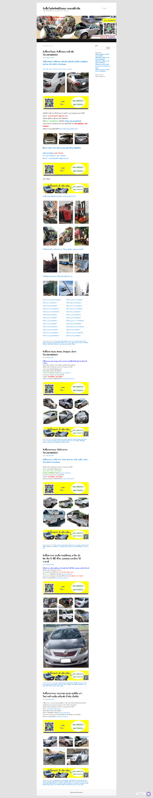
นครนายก (85, 780)
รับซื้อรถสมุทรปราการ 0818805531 (75, 320)
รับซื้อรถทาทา (56, 546)
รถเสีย (73, 684)
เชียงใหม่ (64, 442)
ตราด (70, 341)
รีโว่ (62, 783)
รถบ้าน (65, 684)
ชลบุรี (65, 341)
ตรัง (67, 341)
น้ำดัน (51, 781)
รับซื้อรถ (77, 440)
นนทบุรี (84, 341)
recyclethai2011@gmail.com (53, 709)
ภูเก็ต (70, 781)
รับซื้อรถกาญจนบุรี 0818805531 (51, 335)
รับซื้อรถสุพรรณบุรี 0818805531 (51, 309)
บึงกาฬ (48, 342)
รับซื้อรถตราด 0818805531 (50, 303)
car (47, 341)
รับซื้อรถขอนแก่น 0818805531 (50, 332)
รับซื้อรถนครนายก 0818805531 (74, 306)
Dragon (59, 439)
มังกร (74, 440)
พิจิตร (63, 342)
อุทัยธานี (59, 442)
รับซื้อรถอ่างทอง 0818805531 (73, 315)
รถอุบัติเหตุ (86, 342)
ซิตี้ (74, 683)
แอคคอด (61, 686)
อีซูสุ (56, 442)
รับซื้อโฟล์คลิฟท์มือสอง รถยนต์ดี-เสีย (61, 8)
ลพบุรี (64, 783)
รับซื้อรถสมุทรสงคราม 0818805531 (75, 326)
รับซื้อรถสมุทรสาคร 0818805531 (74, 309)
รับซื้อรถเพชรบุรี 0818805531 (73, 318)
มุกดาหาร (66, 342)
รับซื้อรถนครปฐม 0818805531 (50, 330)
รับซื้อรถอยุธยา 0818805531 (50, 318)
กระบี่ (55, 341)
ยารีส (59, 684)
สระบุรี (75, 546)
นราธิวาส (45, 342)
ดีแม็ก (73, 780)
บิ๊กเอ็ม (54, 781)
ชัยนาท (85, 439)
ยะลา (70, 342)
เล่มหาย (54, 686)
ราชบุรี (59, 344)
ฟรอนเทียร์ (66, 781)
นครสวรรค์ (59, 440)
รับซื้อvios (45, 344)
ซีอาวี (79, 683)
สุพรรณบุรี (50, 442)
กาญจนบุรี (69, 439)
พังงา (60, 342)
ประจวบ (71, 440)
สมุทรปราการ (71, 783)
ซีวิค (76, 683)
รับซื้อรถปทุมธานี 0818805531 (74, 324)
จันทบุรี (61, 341)
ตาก (72, 341)
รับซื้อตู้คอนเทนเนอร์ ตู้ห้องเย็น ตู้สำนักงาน (57, 276)
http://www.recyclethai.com (68, 129)
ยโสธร (73, 342)
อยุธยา (66, 344)
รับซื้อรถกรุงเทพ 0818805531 (73, 335)
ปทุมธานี (52, 342)
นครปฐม (80, 341)
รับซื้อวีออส (55, 344)
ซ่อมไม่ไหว (71, 683)
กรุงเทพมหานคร (57, 780)
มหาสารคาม (74, 781)
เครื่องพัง (73, 344)
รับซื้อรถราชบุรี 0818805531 (50, 320)
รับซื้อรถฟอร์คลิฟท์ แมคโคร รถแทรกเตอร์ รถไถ (59, 196)
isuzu (62, 439)
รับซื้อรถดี (81, 684)
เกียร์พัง (69, 344)
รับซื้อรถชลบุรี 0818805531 (73, 330)
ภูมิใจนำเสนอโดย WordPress (76, 792)
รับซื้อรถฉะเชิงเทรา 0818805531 (74, 300)
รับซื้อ (50, 783)
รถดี (85, 781)
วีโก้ (67, 783)
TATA (55, 545)
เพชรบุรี (67, 442)
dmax (55, 439)
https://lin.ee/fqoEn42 (73, 121)
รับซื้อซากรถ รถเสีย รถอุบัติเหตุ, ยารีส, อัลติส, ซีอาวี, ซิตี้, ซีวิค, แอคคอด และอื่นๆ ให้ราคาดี (62, 558)
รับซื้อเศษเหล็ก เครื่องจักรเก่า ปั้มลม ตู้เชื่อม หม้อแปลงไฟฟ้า (63, 249)
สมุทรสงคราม (65, 546)
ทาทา (75, 545)
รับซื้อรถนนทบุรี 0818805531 (50, 326)
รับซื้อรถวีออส (50, 344)
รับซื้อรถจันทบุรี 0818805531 (50, 306)
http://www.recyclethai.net (67, 478)
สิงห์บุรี (78, 546)
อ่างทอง (85, 546)
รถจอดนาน (81, 342)
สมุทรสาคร (45, 442)
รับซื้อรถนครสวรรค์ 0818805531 (51, 312)
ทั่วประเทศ (76, 341)
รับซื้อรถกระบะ (50, 546)
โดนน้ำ (82, 784)
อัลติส (47, 686)
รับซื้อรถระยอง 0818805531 (50, 324)
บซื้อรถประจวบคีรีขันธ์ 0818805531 (52, 300)
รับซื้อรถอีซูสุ (82, 440)
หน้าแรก (45, 40)
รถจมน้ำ (76, 342)
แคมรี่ (58, 686)
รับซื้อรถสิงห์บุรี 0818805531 (50, 315)
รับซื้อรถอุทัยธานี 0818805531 (73, 303)
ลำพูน (63, 344)
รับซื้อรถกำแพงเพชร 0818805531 (74, 332)
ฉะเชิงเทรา (66, 780)
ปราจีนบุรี (57, 342)
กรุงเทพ (58, 341)
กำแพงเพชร (74, 439)
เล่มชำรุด (51, 686)
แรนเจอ (78, 784)
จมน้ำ (62, 780)
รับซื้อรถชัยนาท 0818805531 (73, 312)
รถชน (62, 684)
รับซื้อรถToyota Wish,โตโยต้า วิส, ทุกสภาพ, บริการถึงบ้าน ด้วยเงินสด (102, 66)
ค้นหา (96, 45)
